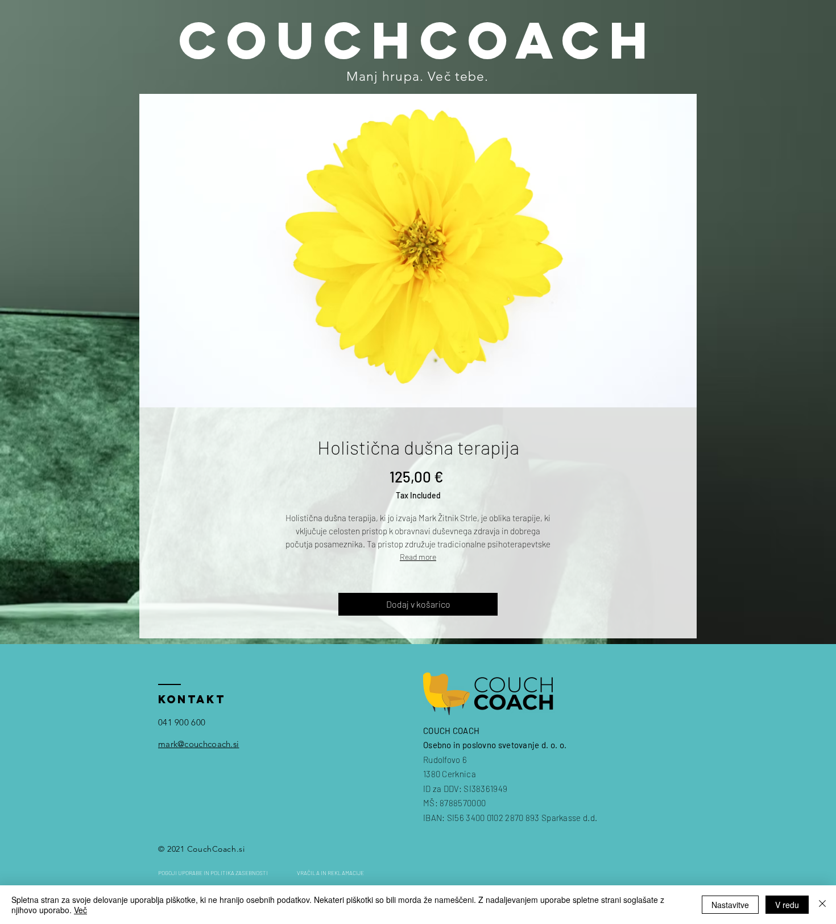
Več (80, 909)
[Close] (822, 904)
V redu (787, 904)
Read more (418, 557)
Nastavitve (730, 904)
